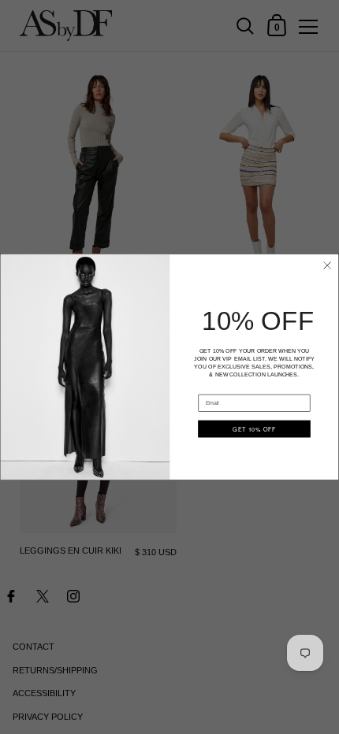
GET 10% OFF (254, 428)
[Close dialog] (327, 265)
